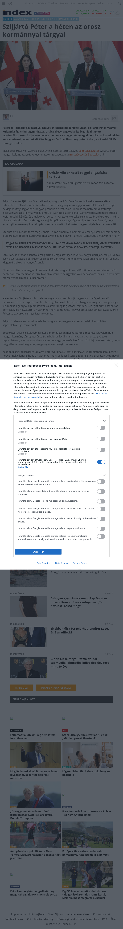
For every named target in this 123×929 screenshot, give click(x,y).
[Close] (117, 366)
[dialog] (61, 464)
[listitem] (61, 420)
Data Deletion (43, 563)
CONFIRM (38, 552)
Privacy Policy (80, 563)
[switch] (101, 428)
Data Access (61, 563)
